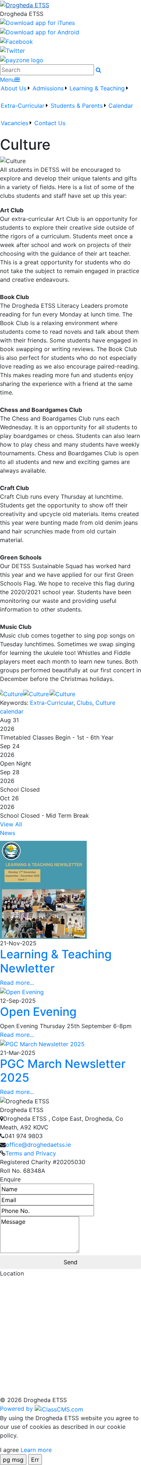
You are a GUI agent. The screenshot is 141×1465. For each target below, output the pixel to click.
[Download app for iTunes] (37, 22)
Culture (105, 702)
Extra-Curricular (22, 105)
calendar (12, 711)
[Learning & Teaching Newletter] (43, 889)
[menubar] (70, 110)
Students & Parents (77, 105)
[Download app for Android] (39, 31)
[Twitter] (12, 50)
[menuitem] (15, 92)
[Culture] (13, 693)
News (7, 832)
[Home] (70, 4)
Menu (7, 79)
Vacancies (14, 123)
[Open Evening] (22, 991)
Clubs (84, 702)
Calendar (120, 105)
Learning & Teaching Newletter (56, 961)
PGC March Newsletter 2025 (62, 1071)
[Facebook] (16, 40)
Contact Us (49, 123)
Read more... (17, 982)
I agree (9, 1449)
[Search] (98, 70)
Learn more (36, 1449)
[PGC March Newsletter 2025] (42, 1043)
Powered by (17, 1408)
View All (11, 824)
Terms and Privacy (30, 1153)
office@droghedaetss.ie (38, 1144)
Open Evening (38, 1012)
